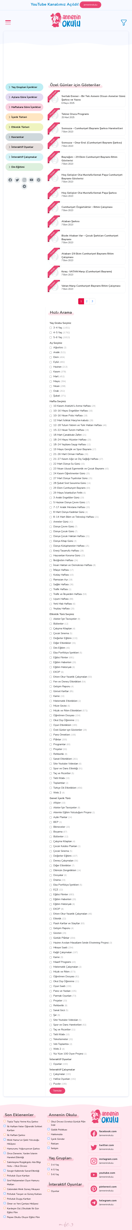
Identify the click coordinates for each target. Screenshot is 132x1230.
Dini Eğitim (61, 648)
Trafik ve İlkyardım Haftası (70, 594)
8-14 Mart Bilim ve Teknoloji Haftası (76, 517)
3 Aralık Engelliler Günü (68, 497)
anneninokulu (90, 4)
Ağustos (59, 347)
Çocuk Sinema (62, 633)
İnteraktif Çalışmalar (24, 157)
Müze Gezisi (61, 705)
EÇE (58, 889)
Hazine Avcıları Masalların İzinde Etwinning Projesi (82, 942)
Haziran (60, 367)
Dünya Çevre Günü (65, 526)
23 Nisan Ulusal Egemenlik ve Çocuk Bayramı (81, 468)
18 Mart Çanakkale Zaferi (69, 435)
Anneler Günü (63, 521)
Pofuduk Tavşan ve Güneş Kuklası (24, 1194)
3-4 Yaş (61, 327)
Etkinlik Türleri (20, 127)
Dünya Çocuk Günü (65, 531)
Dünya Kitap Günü (64, 541)
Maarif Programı (64, 962)
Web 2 (59, 792)
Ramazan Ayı (62, 579)
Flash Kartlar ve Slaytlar (69, 923)
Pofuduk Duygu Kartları (19, 1198)
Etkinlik (59, 918)
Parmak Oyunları (64, 996)
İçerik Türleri (19, 117)
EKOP (58, 672)
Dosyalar (60, 875)
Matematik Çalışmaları (67, 967)
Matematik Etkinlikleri (67, 701)
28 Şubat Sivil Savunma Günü (72, 483)
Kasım (59, 371)
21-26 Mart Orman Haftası (70, 454)
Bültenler (60, 623)
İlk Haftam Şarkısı (16, 1135)
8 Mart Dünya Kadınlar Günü (70, 512)
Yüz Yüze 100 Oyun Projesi (70, 1053)
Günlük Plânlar (64, 938)
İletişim (54, 1148)
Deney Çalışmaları (65, 860)
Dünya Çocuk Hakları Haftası (71, 536)
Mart (59, 376)
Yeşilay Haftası (63, 608)
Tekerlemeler (63, 1039)
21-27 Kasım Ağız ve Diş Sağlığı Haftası (78, 459)
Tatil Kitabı (61, 778)
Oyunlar (60, 1064)
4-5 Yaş (61, 332)
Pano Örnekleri (64, 734)
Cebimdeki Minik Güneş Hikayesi (23, 1189)
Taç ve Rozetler (63, 773)
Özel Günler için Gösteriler (70, 730)
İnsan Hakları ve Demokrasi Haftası (74, 565)
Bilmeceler (61, 827)
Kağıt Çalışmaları (65, 952)
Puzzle (60, 1084)
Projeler (60, 749)
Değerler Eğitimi (65, 638)
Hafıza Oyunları (64, 1079)
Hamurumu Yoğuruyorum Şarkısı (23, 1148)
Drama (59, 880)
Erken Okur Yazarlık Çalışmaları (72, 677)
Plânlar (60, 739)
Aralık (59, 352)
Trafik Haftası (62, 589)
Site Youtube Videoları (67, 763)
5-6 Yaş (61, 337)
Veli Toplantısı (62, 1044)
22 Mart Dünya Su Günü (69, 464)
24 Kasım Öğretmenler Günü (71, 473)
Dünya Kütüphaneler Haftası (71, 546)
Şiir (56, 1015)
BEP (57, 822)
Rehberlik (60, 754)
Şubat (59, 396)
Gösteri (59, 933)
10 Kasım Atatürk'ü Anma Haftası (74, 406)
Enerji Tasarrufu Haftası (68, 550)
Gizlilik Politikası (59, 1129)
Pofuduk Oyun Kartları (18, 1175)
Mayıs (59, 381)
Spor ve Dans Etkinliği (67, 768)
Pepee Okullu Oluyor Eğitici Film (23, 1217)
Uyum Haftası (63, 599)
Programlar (61, 744)
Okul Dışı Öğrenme (66, 720)
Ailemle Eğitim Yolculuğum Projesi (74, 812)
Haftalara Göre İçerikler (26, 107)
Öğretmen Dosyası (66, 715)
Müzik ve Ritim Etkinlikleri (70, 710)
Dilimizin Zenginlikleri (67, 870)
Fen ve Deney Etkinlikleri (69, 681)
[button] (8, 20)
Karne (58, 696)
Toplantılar (60, 783)
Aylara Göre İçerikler (24, 97)
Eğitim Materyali (64, 667)
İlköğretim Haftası (65, 560)
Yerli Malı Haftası (64, 604)
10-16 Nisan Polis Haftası (70, 415)
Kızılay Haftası (63, 575)
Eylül (59, 362)
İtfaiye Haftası (63, 570)
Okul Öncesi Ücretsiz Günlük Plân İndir (68, 1123)
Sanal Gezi (60, 1010)
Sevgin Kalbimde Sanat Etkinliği (23, 1170)
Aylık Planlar (62, 817)
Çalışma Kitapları (64, 628)
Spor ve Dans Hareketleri (69, 1025)
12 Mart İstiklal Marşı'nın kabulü (73, 420)
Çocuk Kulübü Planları (66, 846)
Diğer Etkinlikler (64, 643)
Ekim (59, 357)
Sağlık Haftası (63, 584)
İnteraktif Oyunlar (22, 147)
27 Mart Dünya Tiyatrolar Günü (72, 478)
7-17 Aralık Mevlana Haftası (71, 507)
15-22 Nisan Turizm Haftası (71, 430)
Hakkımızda (56, 1134)
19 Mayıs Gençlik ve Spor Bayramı (74, 449)
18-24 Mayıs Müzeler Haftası (72, 439)
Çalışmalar (62, 1074)
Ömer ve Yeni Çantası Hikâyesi (22, 1203)
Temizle (57, 1090)
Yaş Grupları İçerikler (24, 87)
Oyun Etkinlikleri (65, 725)
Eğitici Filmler (63, 657)
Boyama (60, 831)
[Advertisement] (66, 55)
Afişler (59, 803)
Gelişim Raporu (63, 686)
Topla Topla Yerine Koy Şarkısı (22, 1121)
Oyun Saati (62, 986)
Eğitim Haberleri (64, 662)
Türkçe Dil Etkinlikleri (67, 788)
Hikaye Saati (63, 947)
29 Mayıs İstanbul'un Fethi (69, 493)
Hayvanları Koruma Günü (69, 555)
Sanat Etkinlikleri (65, 759)
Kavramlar (17, 137)
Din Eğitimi (17, 167)
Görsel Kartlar (63, 691)
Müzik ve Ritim (64, 971)
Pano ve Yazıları (64, 991)
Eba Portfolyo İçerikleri (67, 652)
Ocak (59, 391)
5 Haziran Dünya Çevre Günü (71, 502)
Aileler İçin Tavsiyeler (66, 619)
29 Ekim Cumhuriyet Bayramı (71, 488)
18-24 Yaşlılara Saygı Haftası (72, 444)
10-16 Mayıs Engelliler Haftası (73, 410)
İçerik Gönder (58, 1139)
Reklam (55, 1143)
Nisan (59, 386)
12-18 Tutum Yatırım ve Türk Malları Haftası (80, 425)
